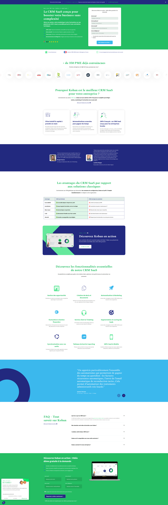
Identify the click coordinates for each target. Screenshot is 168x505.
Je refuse (6, 498)
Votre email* (94, 26)
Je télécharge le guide (113, 2)
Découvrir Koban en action (83, 102)
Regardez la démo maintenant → (55, 496)
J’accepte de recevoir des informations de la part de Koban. (104, 37)
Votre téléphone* (95, 31)
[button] (123, 395)
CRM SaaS (73, 97)
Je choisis (15, 498)
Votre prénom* (94, 21)
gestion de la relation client (98, 418)
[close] (165, 2)
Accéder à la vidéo (85, 246)
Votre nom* (94, 16)
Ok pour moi (24, 498)
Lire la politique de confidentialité (8, 494)
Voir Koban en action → (104, 42)
